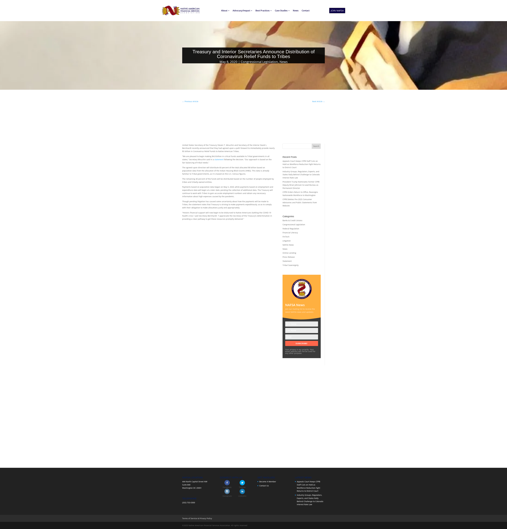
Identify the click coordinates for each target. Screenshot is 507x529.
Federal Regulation (291, 228)
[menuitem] (225, 10)
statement (218, 159)
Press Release (289, 257)
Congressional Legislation (259, 62)
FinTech (286, 236)
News (284, 62)
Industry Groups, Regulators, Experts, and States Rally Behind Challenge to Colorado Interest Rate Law (301, 174)
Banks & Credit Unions (292, 220)
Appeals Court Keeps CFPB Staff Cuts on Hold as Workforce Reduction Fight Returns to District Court (302, 164)
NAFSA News (288, 245)
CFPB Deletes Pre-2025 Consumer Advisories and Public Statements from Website (300, 202)
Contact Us (264, 485)
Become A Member (267, 481)
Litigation (287, 240)
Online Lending (289, 253)
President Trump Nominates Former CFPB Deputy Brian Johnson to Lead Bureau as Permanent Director (301, 185)
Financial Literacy (290, 232)
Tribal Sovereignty (291, 265)
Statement (287, 261)
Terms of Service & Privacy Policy (197, 518)
